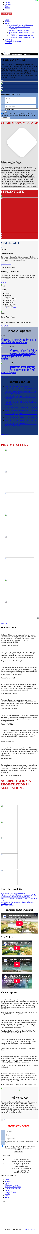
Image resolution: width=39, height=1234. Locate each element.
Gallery (7, 1183)
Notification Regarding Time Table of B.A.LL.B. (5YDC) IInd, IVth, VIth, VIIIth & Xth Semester (20, 387)
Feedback (8, 4)
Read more (4, 282)
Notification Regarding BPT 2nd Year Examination (21, 414)
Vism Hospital (6, 14)
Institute (7, 23)
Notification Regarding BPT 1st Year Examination (20, 420)
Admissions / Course (11, 1185)
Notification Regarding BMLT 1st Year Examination (21, 417)
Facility (7, 1190)
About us (8, 21)
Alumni (7, 8)
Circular (7, 2)
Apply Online (5, 326)
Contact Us (8, 43)
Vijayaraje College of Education (19, 30)
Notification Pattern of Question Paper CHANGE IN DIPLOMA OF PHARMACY (20, 392)
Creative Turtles (28, 1229)
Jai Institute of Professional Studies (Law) (22, 37)
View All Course (6, 264)
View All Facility (10, 308)
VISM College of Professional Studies (21, 36)
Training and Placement (12, 1188)
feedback (7, 1197)
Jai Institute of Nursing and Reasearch (21, 25)
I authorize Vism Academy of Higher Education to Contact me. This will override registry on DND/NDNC (18, 114)
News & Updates (10, 1192)
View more (4, 623)
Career (7, 6)
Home (7, 20)
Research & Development (13, 41)
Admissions (8, 39)
